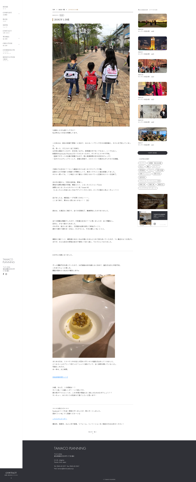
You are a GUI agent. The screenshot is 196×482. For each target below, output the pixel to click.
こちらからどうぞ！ (59, 418)
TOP (53, 10)
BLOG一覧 (62, 10)
